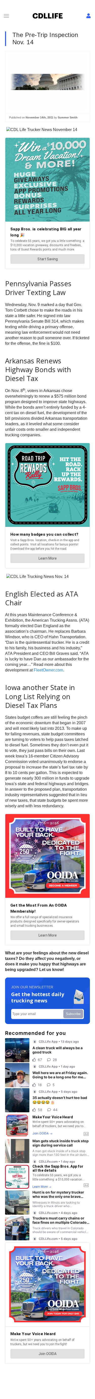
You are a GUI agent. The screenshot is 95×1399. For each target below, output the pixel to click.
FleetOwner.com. (49, 670)
